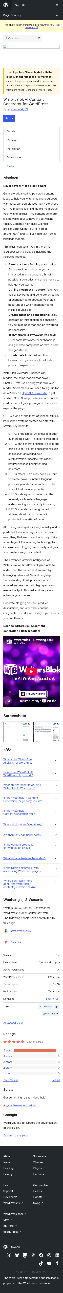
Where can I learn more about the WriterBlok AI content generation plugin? (19, 884)
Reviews (12, 140)
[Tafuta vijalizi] (39, 38)
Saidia (10, 166)
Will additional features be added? (24, 858)
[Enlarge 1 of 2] (25, 726)
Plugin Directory (12, 15)
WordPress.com (14, 1214)
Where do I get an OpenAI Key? (23, 824)
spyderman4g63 (18, 109)
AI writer (48, 1006)
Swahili (15, 1247)
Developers (10, 1197)
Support (8, 1191)
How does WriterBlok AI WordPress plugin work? (18, 774)
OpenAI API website (34, 393)
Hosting (8, 1168)
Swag (38, 1203)
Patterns (38, 1174)
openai (54, 1013)
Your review (10, 1080)
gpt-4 (46, 1013)
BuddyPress (12, 1231)
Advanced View (13, 1023)
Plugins (37, 1168)
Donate (39, 1197)
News (6, 1162)
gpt (56, 1006)
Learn (6, 1185)
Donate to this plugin (16, 1135)
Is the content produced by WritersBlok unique (18, 846)
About (7, 1156)
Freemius (15, 942)
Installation (13, 148)
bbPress (10, 1225)
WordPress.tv (13, 1203)
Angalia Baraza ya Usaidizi (19, 1105)
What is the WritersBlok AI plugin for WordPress (17, 761)
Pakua (9, 118)
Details (11, 131)
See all (56, 1080)
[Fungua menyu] (57, 5)
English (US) (53, 998)
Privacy (8, 1174)
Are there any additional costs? (22, 835)
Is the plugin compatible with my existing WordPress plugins (22, 869)
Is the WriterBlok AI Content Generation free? (19, 812)
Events (37, 1191)
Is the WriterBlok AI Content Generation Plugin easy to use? (22, 799)
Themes (38, 1162)
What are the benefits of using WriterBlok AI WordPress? (22, 786)
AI (40, 1006)
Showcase (39, 1156)
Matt (8, 1220)
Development (15, 157)
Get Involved (41, 1185)
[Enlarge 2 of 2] (55, 726)
